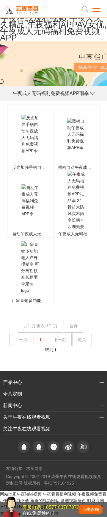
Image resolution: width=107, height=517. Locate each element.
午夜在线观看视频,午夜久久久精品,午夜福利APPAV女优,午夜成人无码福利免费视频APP (53, 27)
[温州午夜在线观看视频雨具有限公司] (22, 9)
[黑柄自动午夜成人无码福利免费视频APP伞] (76, 138)
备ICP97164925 (59, 483)
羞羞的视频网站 (44, 500)
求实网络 (34, 468)
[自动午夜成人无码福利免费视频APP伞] (30, 204)
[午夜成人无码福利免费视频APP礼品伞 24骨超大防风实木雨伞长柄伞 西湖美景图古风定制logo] (76, 204)
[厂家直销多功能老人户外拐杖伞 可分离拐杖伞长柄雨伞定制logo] (30, 271)
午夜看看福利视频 (59, 494)
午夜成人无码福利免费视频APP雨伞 (50, 93)
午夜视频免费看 (91, 494)
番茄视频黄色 (73, 500)
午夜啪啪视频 (29, 494)
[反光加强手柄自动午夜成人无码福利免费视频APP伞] (30, 138)
